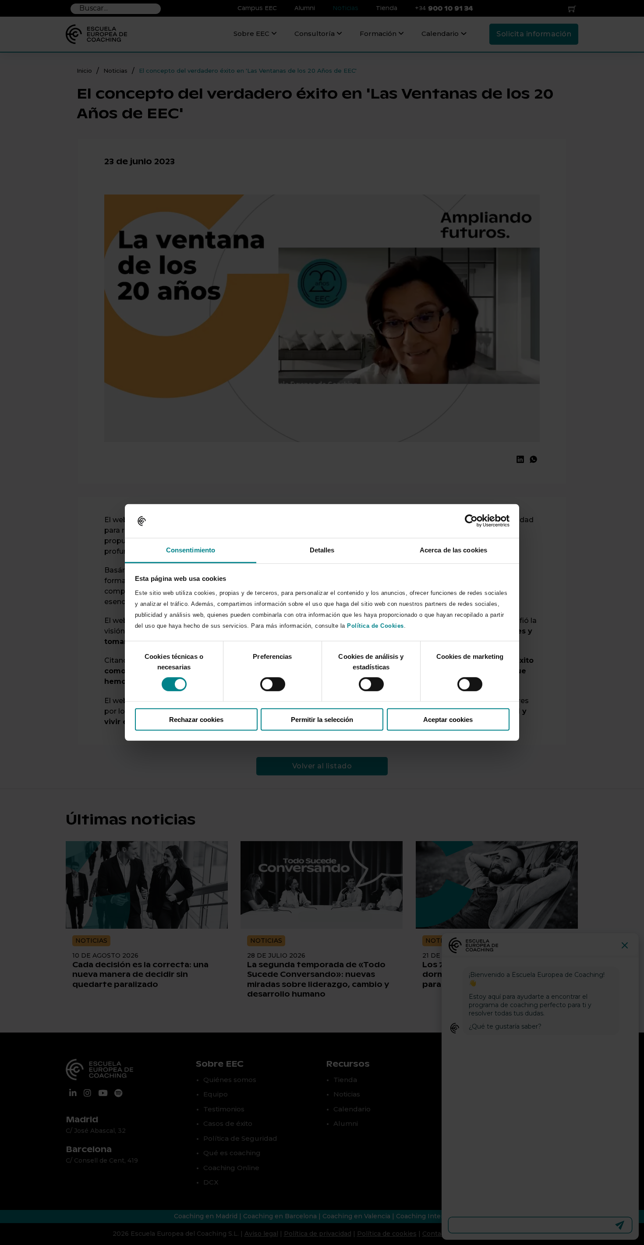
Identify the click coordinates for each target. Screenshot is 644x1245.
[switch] (272, 684)
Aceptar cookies (448, 719)
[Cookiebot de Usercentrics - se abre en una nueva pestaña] (471, 520)
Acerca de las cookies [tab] (453, 550)
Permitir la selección (322, 719)
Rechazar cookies (196, 719)
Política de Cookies (375, 625)
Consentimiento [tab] (190, 550)
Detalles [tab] (322, 550)
